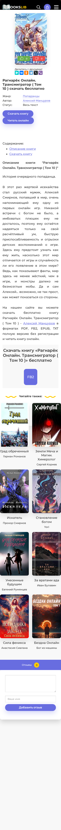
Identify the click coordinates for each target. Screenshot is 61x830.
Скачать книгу (18, 113)
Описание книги (22, 149)
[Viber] (40, 73)
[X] (36, 73)
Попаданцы (31, 96)
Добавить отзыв (30, 707)
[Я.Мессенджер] (17, 73)
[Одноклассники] (26, 73)
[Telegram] (31, 73)
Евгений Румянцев (14, 589)
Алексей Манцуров (36, 100)
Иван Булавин (46, 585)
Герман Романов (14, 456)
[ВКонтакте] (21, 73)
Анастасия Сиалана (14, 647)
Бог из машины (46, 647)
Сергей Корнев (47, 464)
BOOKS (17, 7)
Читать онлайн (18, 120)
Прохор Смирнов (14, 523)
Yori (46, 527)
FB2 (30, 377)
